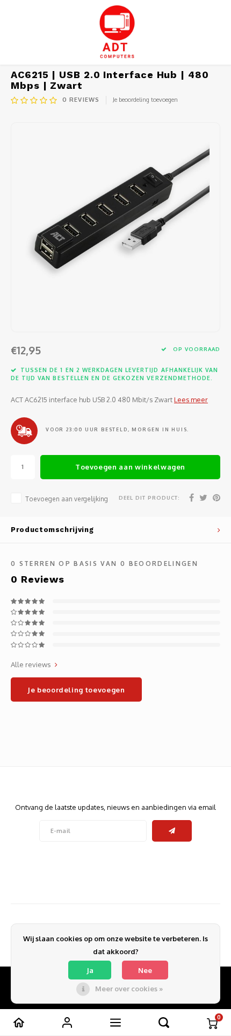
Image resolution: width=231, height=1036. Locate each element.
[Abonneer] (172, 831)
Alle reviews (31, 664)
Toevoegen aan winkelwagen (130, 467)
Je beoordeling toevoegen (145, 99)
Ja (89, 970)
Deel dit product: (149, 497)
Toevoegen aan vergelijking (66, 499)
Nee (145, 970)
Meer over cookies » (129, 988)
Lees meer (191, 399)
